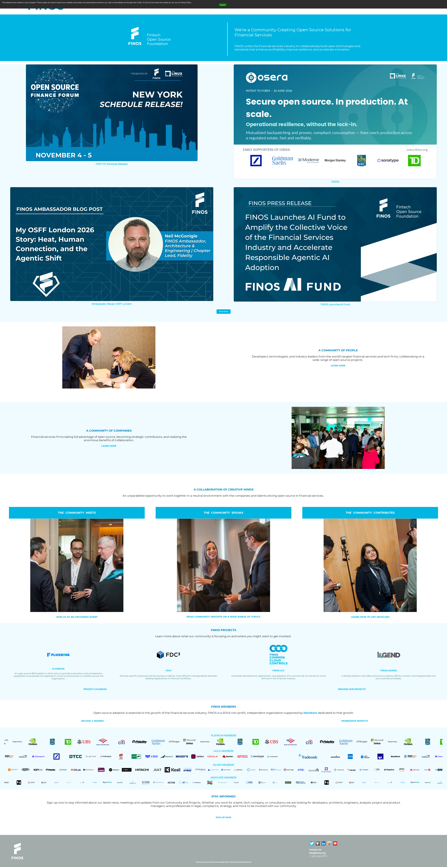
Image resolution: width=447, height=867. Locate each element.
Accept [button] (222, 5)
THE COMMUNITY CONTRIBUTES (370, 512)
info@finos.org (317, 853)
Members (310, 713)
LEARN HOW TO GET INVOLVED (370, 617)
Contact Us (315, 849)
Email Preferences (244, 862)
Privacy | (199, 862)
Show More (223, 312)
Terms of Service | (208, 862)
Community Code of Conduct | (226, 862)
